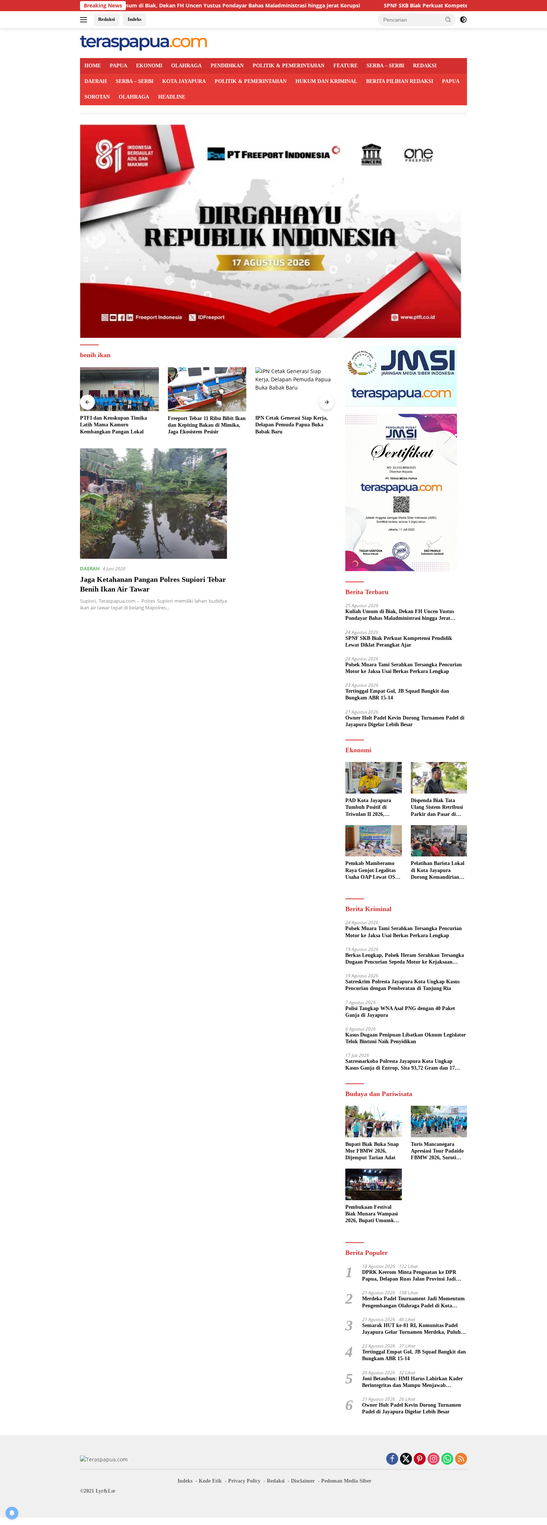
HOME (92, 65)
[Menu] (85, 19)
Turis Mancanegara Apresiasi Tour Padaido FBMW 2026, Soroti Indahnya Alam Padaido (438, 1151)
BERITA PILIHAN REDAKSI (399, 81)
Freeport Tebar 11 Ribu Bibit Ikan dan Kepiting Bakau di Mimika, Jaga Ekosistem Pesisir (207, 425)
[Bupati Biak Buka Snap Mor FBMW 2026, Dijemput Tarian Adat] (373, 1121)
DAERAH (95, 81)
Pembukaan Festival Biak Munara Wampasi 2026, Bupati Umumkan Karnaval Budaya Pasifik (372, 1214)
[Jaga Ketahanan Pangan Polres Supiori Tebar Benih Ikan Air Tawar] (153, 503)
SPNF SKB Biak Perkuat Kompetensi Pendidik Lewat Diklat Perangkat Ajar (422, 5)
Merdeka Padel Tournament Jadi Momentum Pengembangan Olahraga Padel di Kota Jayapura (413, 1302)
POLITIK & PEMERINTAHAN (288, 65)
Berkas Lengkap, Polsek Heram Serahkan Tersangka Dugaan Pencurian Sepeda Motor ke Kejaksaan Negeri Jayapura (404, 958)
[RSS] (461, 1459)
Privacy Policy (244, 1481)
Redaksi (106, 19)
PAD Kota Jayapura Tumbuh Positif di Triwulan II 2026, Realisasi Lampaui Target (368, 808)
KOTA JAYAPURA (184, 81)
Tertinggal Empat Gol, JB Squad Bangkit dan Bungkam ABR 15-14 (397, 694)
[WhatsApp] (447, 1459)
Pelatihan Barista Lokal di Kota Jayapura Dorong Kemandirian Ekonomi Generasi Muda (437, 871)
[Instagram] (433, 1459)
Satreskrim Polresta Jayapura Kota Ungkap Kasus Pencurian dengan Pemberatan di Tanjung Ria (402, 985)
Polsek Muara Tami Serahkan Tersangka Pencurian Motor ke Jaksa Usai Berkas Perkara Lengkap (403, 668)
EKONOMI (149, 65)
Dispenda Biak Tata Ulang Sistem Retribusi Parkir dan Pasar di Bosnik (437, 808)
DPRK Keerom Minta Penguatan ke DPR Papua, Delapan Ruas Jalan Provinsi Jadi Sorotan (409, 1275)
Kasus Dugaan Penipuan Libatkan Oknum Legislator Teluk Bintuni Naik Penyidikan (405, 1038)
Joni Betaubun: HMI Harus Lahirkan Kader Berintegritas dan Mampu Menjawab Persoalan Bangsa (412, 1382)
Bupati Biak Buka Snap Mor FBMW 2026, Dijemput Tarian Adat (372, 1150)
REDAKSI (424, 65)
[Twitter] (406, 1459)
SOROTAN (97, 97)
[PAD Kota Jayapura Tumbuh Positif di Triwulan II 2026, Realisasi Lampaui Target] (373, 778)
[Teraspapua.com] (143, 42)
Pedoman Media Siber (346, 1481)
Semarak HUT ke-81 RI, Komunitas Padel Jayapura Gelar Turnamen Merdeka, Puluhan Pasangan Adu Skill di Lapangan (414, 1329)
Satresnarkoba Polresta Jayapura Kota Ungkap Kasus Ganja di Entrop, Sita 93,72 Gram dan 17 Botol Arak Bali (400, 1064)
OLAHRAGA (186, 65)
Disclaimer (303, 1481)
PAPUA (118, 65)
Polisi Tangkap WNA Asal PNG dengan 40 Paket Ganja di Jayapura (400, 1012)
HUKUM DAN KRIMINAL (326, 81)
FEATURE (345, 65)
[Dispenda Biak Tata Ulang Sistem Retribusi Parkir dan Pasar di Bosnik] (439, 778)
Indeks (134, 19)
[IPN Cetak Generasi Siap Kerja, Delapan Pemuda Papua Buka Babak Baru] (294, 389)
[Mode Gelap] (463, 19)
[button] (448, 19)
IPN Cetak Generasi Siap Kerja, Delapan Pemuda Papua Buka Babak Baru (291, 424)
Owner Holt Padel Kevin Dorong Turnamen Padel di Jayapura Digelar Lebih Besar (404, 721)
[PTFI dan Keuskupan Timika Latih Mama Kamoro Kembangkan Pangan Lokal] (119, 389)
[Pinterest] (420, 1459)
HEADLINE (171, 97)
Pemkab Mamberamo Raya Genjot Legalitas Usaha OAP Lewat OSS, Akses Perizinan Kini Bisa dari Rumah (372, 871)
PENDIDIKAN (227, 65)
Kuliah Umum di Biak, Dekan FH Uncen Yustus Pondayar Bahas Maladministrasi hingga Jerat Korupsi (175, 5)
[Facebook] (392, 1459)
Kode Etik (210, 1481)
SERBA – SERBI (385, 65)
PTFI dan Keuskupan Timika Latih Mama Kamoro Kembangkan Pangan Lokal (113, 424)
